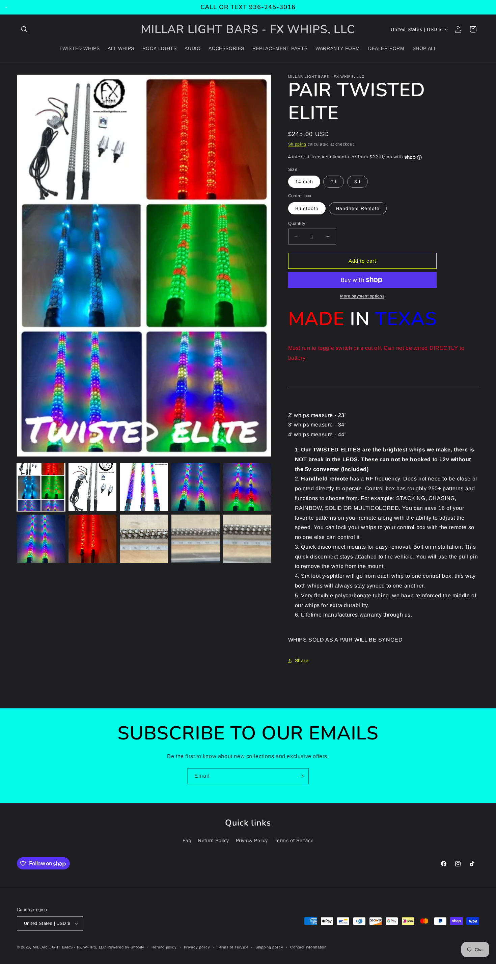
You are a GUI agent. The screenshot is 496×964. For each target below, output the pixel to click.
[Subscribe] (301, 776)
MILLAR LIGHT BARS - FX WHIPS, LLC (69, 947)
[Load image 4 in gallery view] (195, 487)
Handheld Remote (358, 208)
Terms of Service (294, 840)
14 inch (304, 181)
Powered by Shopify (125, 947)
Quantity (297, 223)
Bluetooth (307, 208)
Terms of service (232, 947)
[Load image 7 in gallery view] (92, 539)
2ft (333, 181)
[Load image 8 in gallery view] (144, 539)
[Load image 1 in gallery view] (41, 487)
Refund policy (164, 947)
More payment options (362, 296)
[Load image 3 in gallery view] (144, 487)
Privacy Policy (252, 840)
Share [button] (302, 660)
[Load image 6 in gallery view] (41, 539)
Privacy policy (197, 947)
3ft (357, 181)
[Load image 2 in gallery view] (92, 487)
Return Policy (213, 840)
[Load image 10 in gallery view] (247, 539)
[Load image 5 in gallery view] (247, 487)
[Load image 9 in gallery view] (195, 539)
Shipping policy (269, 947)
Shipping (297, 144)
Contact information (308, 947)
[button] (24, 29)
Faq (187, 840)
